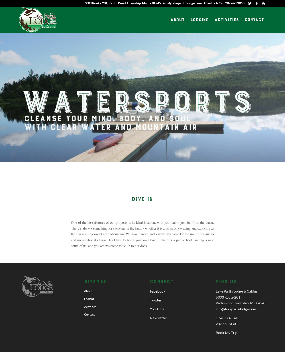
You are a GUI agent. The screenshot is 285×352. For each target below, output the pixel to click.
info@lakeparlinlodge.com (236, 309)
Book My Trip (226, 332)
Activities (90, 307)
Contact (89, 314)
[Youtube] (263, 3)
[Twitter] (250, 3)
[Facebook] (256, 3)
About (88, 291)
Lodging (89, 299)
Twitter (155, 300)
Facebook (157, 291)
